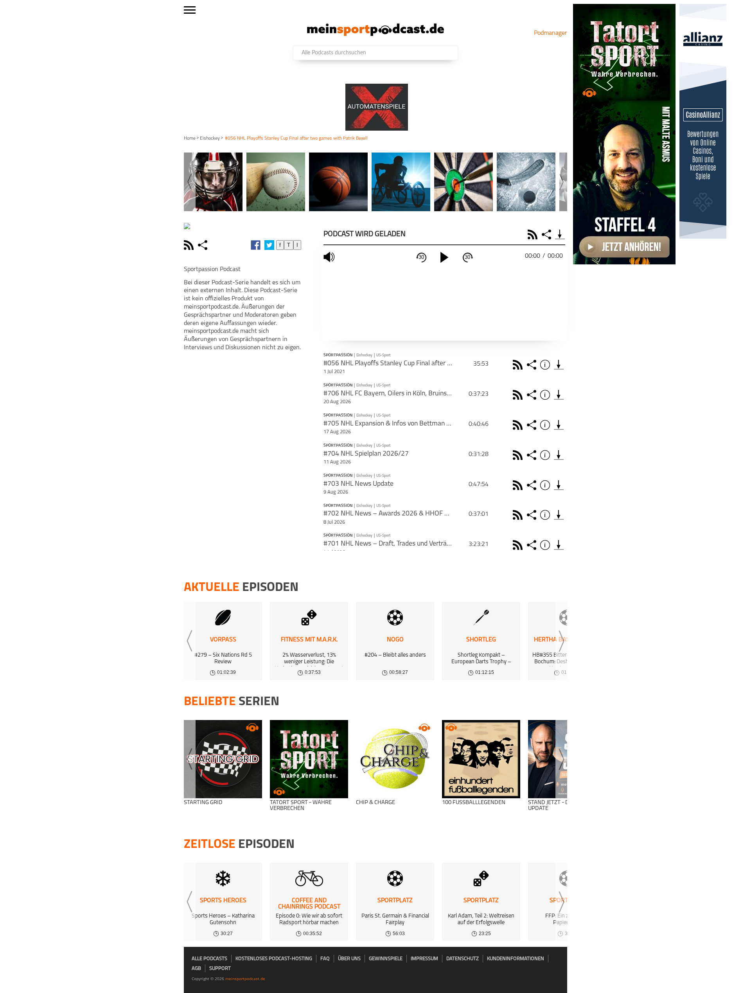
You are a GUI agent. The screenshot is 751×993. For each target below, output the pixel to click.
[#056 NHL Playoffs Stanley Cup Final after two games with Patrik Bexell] (559, 365)
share (203, 245)
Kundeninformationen (515, 958)
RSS (533, 234)
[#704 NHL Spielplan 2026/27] (559, 455)
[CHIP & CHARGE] (395, 759)
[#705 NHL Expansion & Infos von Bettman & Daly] (559, 425)
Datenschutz (462, 958)
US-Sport (383, 355)
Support (220, 968)
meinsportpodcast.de (245, 978)
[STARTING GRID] (223, 759)
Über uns (349, 958)
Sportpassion (337, 355)
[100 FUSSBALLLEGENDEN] (481, 759)
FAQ (325, 958)
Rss (519, 365)
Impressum (424, 958)
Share (547, 234)
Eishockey (210, 138)
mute (330, 257)
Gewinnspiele (385, 958)
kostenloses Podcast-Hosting (273, 958)
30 (421, 257)
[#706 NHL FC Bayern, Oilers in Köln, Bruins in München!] (559, 395)
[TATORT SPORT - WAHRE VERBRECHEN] (309, 759)
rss (189, 245)
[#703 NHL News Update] (559, 485)
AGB (196, 968)
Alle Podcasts (209, 958)
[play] (444, 257)
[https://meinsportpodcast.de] (375, 34)
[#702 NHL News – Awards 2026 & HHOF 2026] (559, 515)
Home (190, 138)
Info (546, 365)
